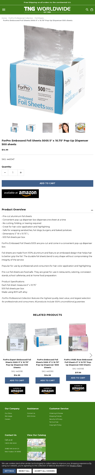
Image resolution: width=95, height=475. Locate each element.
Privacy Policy (76, 466)
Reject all (24, 471)
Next (90, 355)
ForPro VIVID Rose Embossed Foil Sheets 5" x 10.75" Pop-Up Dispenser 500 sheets (78, 362)
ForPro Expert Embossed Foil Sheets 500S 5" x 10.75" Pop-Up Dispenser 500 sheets (17, 364)
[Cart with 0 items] (91, 9)
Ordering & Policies (56, 413)
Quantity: (7, 167)
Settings (9, 471)
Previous (4, 355)
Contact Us (31, 413)
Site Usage (8, 416)
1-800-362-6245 (10, 443)
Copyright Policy (55, 425)
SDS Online (31, 416)
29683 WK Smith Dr (12, 448)
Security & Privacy (55, 419)
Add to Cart (17, 380)
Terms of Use (53, 422)
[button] (37, 451)
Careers (7, 419)
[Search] (87, 9)
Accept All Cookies (45, 471)
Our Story (8, 413)
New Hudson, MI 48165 (13, 451)
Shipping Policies (55, 416)
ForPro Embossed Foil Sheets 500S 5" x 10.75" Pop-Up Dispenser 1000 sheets (47, 364)
